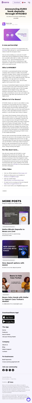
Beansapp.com (23, 173)
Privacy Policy (13, 378)
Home (4, 330)
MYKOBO (4, 50)
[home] (5, 2)
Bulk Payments (6, 359)
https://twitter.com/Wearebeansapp (14, 180)
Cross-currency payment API (10, 362)
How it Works (6, 334)
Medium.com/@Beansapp (11, 176)
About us (5, 344)
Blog (3, 347)
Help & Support (6, 349)
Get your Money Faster (9, 336)
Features (5, 332)
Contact (4, 351)
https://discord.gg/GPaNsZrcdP (12, 183)
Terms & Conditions (6, 378)
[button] (24, 2)
